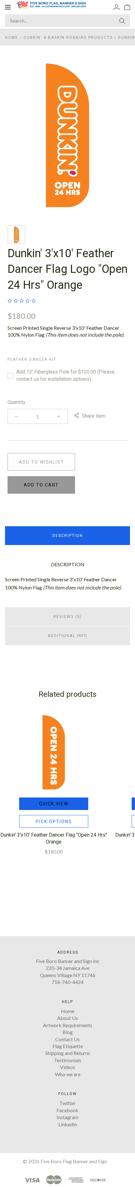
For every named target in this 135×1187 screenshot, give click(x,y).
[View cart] (127, 6)
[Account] (116, 6)
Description (67, 535)
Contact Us (67, 1039)
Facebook (67, 1110)
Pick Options (54, 821)
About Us (67, 1018)
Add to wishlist (41, 462)
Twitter (67, 1103)
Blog (67, 1032)
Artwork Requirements (67, 1025)
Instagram (67, 1117)
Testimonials (67, 1060)
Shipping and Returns (67, 1053)
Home (11, 37)
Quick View (53, 803)
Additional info (68, 636)
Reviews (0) (67, 616)
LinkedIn (67, 1124)
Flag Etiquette (67, 1046)
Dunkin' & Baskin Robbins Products (68, 37)
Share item (93, 416)
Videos (67, 1067)
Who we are (67, 1074)
